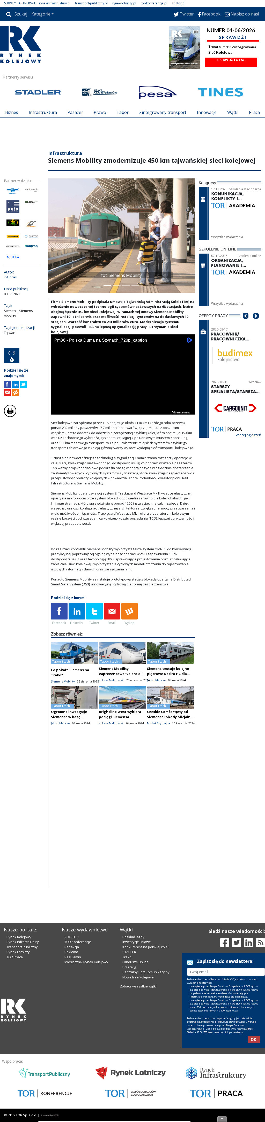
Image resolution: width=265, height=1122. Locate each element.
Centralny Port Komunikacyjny (146, 1059)
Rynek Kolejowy (18, 1024)
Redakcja (71, 1034)
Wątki (232, 112)
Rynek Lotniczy (18, 1039)
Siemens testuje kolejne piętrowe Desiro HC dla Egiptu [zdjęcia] (168, 704)
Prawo (100, 112)
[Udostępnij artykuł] (15, 415)
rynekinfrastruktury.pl (54, 3)
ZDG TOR (71, 1024)
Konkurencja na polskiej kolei (145, 1034)
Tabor (122, 112)
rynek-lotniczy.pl (124, 3)
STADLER (129, 1039)
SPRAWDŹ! (233, 37)
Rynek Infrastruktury (22, 1029)
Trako (126, 1044)
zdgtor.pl (178, 3)
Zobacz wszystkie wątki (138, 1074)
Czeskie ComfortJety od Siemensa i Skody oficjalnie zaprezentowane (170, 747)
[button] (54, 266)
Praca (254, 112)
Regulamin (72, 1044)
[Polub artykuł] (7, 415)
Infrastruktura (43, 112)
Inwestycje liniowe (136, 1029)
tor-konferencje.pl (154, 3)
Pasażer (75, 112)
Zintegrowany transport (162, 112)
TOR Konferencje (77, 1029)
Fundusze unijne (135, 1049)
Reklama (71, 1039)
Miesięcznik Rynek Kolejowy (86, 1049)
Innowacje (207, 112)
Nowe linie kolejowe (138, 1065)
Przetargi (129, 1055)
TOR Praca (14, 1044)
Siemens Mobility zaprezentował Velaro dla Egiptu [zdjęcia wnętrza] (121, 704)
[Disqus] (123, 851)
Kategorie (40, 14)
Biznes (11, 112)
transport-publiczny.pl (91, 3)
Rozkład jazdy (133, 1024)
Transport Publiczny (22, 1034)
